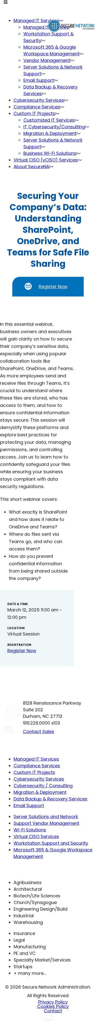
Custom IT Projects (34, 772)
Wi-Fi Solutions (30, 830)
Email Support (29, 805)
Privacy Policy (53, 1002)
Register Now (53, 286)
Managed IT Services (36, 759)
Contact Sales (38, 731)
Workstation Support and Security (51, 843)
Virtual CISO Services (36, 836)
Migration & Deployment (40, 792)
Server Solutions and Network (46, 817)
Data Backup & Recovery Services (50, 799)
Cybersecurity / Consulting (43, 786)
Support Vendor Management (46, 823)
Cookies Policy (53, 1006)
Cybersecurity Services (39, 779)
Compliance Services (37, 766)
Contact (53, 1011)
